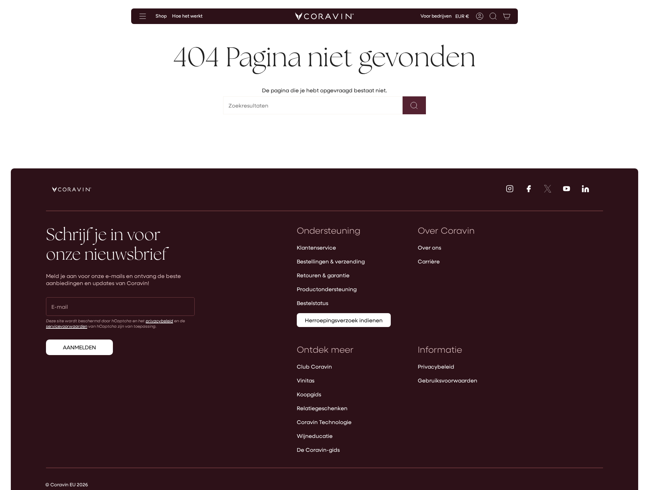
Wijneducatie (315, 435)
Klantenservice (316, 247)
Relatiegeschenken (322, 408)
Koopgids (309, 394)
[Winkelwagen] (506, 16)
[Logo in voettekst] (71, 189)
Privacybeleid (436, 366)
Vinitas (305, 380)
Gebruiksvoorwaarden (447, 380)
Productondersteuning (327, 289)
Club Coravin (314, 366)
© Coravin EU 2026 (66, 484)
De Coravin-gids (318, 449)
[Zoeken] (414, 105)
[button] (493, 16)
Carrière (429, 261)
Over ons (429, 247)
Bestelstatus (312, 302)
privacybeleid (159, 320)
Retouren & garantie (323, 275)
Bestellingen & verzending (331, 261)
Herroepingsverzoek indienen (344, 320)
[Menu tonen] (142, 16)
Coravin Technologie (324, 421)
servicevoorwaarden (66, 326)
